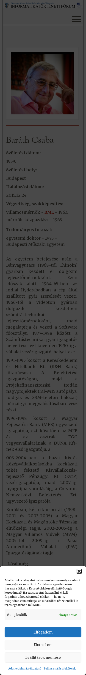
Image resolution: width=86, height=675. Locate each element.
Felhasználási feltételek (60, 668)
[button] (79, 571)
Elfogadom (43, 632)
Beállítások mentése (43, 657)
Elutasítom (43, 645)
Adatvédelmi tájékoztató (24, 668)
